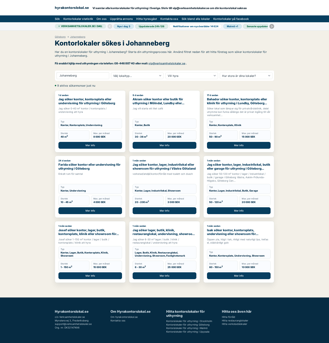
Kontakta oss (169, 19)
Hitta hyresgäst (146, 19)
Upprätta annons (121, 19)
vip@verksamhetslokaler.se (166, 63)
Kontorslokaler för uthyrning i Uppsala (188, 331)
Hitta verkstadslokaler (234, 323)
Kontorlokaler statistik (78, 19)
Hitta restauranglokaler (235, 320)
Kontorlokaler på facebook (231, 19)
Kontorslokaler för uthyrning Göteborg (188, 324)
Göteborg (60, 36)
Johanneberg (77, 36)
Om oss (101, 19)
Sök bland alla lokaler (196, 19)
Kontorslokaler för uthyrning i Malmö (187, 328)
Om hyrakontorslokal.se (124, 316)
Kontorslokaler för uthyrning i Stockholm (189, 321)
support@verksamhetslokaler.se (73, 323)
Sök (57, 19)
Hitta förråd (228, 316)
